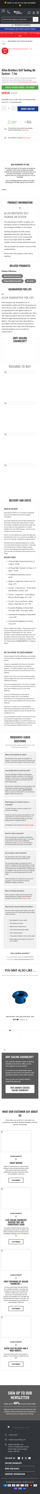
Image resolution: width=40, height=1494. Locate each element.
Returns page (29, 825)
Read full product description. (27, 82)
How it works (27, 138)
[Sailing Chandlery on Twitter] (26, 1458)
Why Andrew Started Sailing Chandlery (20, 1089)
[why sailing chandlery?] (5, 1049)
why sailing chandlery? (20, 1057)
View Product (16, 1180)
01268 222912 (29, 957)
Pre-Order (30, 281)
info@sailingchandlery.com (24, 959)
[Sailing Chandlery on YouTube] (29, 1458)
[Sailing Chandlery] (20, 12)
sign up (19, 843)
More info (25, 130)
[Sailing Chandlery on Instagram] (19, 1458)
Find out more (26, 898)
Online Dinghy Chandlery (12, 281)
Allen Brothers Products (12, 276)
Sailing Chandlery (16, 1482)
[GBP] (28, 12)
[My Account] (33, 12)
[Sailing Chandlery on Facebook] (22, 1458)
